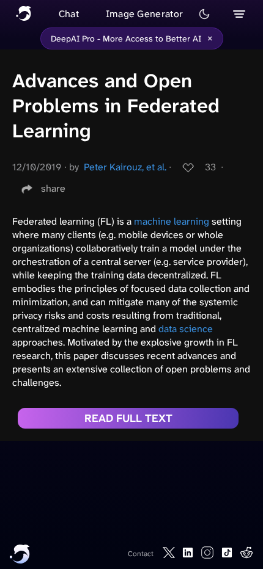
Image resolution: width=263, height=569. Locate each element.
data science (185, 328)
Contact (141, 554)
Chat (69, 13)
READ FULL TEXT (128, 418)
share (53, 188)
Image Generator (144, 13)
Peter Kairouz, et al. (125, 167)
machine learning (171, 221)
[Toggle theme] (204, 14)
